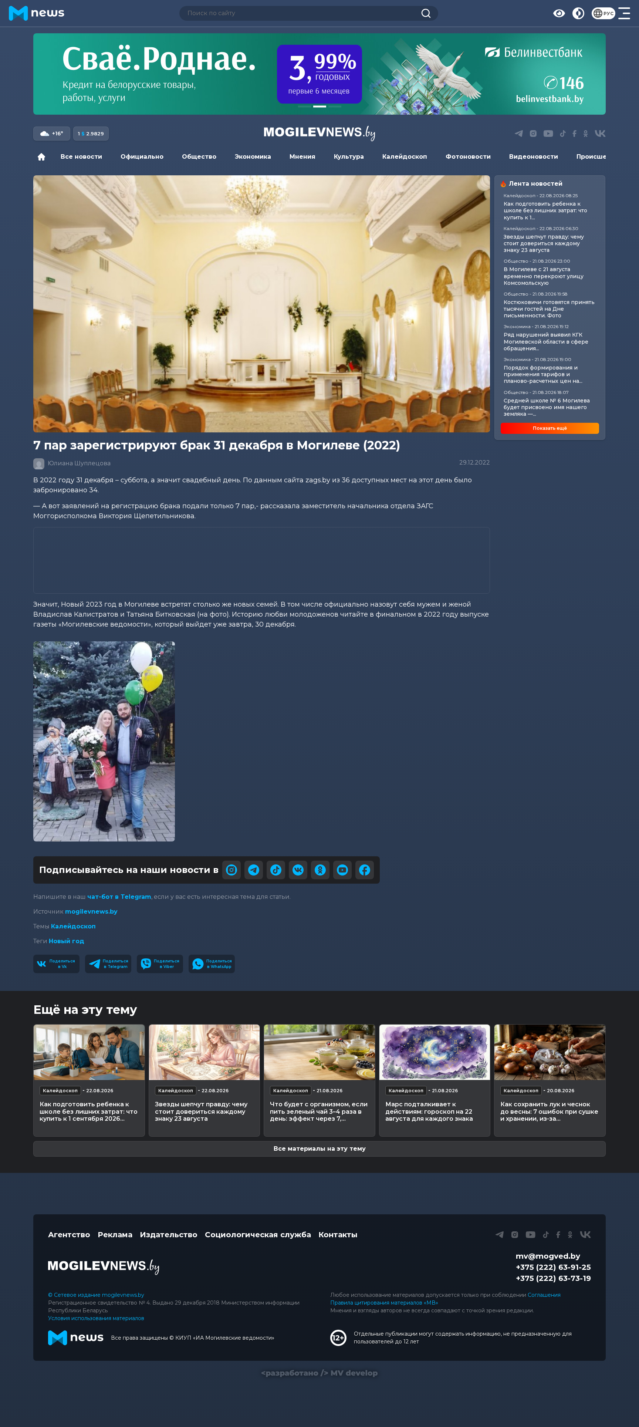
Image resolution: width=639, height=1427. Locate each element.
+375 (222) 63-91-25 (553, 1267)
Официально (142, 156)
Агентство (69, 1234)
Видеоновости (533, 156)
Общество (199, 156)
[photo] (104, 741)
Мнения (302, 156)
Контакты (338, 1234)
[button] (304, 106)
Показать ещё (550, 428)
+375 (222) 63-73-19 (553, 1278)
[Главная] (43, 157)
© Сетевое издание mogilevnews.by (96, 1295)
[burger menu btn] (624, 13)
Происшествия (601, 156)
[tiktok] (276, 870)
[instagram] (231, 870)
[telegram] (253, 870)
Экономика (253, 156)
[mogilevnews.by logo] (103, 1267)
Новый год (66, 941)
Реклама (115, 1234)
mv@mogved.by (548, 1256)
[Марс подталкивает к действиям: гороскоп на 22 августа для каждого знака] (434, 1052)
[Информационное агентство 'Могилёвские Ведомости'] (319, 133)
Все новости (81, 156)
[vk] (298, 870)
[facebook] (364, 870)
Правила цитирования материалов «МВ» (384, 1302)
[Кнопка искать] (426, 13)
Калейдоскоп (404, 156)
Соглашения (544, 1295)
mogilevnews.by (91, 911)
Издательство (168, 1234)
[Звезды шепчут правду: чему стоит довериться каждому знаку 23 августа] (204, 1052)
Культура (349, 156)
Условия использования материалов (96, 1318)
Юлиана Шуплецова (78, 463)
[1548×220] (319, 74)
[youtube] (342, 870)
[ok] (320, 870)
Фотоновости (468, 156)
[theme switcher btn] (578, 13)
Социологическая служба (258, 1234)
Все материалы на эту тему (320, 1148)
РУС (608, 13)
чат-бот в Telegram (119, 896)
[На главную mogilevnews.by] (36, 13)
